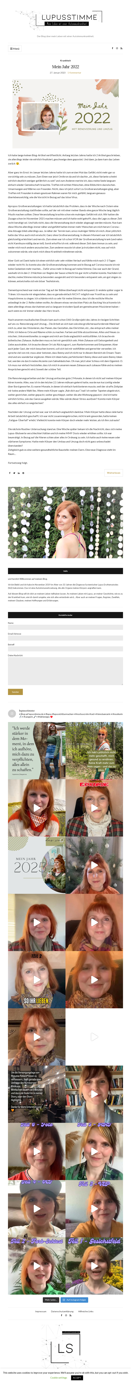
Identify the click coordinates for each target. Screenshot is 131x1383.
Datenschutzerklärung (62, 1311)
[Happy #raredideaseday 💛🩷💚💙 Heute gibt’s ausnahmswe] (94, 808)
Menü (15, 48)
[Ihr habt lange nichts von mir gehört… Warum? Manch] (37, 1037)
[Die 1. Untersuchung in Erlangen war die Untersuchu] (94, 1266)
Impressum (40, 1311)
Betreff (11, 644)
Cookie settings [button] (58, 1377)
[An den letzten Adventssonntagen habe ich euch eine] (94, 865)
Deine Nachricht (15, 655)
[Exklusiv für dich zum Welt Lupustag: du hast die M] (37, 808)
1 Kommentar (74, 72)
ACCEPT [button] (77, 1377)
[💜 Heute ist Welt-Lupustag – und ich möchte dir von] (94, 1208)
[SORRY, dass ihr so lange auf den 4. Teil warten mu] (37, 1208)
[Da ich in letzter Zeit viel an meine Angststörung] (94, 1094)
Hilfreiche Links (85, 1311)
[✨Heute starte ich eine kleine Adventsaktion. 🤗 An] (94, 979)
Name (10, 623)
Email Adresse (14, 633)
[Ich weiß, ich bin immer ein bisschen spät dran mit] (37, 865)
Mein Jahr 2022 (65, 66)
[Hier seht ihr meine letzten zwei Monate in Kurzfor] (94, 1037)
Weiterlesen (113, 472)
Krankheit (65, 60)
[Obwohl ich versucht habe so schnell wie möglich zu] (94, 922)
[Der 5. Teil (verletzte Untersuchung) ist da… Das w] (94, 1151)
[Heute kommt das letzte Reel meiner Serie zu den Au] (37, 1151)
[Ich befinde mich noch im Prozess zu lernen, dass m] (37, 750)
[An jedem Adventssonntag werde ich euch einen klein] (37, 922)
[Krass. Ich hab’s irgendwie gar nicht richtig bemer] (94, 750)
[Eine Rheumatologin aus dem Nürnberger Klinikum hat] (37, 1094)
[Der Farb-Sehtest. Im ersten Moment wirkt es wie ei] (37, 1266)
